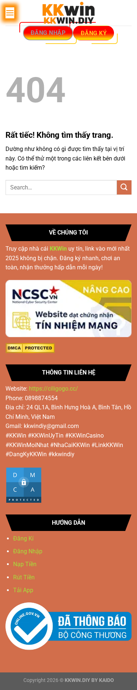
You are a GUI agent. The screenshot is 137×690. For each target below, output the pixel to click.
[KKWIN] (68, 13)
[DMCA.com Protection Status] (30, 347)
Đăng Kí (23, 538)
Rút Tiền (24, 577)
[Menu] (9, 13)
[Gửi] (124, 187)
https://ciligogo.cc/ (53, 388)
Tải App (23, 590)
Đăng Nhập (27, 551)
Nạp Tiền (25, 564)
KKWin (58, 248)
